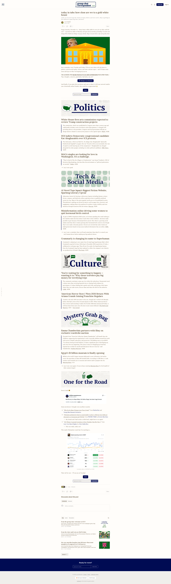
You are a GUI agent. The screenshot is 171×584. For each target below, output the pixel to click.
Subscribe (160, 4)
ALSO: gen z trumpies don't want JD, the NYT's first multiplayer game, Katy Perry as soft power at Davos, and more (78, 524)
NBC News (105, 148)
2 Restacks (73, 486)
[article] (85, 525)
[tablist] (67, 501)
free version (76, 308)
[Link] (59, 121)
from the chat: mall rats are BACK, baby (73, 532)
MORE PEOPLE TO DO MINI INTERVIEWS (85, 75)
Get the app (92, 577)
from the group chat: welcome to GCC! (73, 522)
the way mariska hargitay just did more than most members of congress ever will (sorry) (77, 543)
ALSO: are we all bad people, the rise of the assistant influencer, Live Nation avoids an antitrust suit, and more (78, 534)
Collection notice (94, 574)
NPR (107, 227)
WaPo (103, 132)
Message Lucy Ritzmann (86, 80)
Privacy (85, 574)
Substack (79, 581)
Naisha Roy (96, 410)
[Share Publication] (154, 4)
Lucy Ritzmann (67, 21)
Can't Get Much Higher (70, 424)
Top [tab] (63, 518)
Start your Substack (82, 577)
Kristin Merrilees (103, 417)
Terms (88, 574)
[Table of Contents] (1, 292)
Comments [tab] (64, 501)
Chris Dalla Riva (83, 424)
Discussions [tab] (71, 518)
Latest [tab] (66, 518)
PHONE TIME (92, 417)
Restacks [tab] (70, 501)
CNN (64, 289)
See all (64, 554)
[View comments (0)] (67, 26)
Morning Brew (67, 363)
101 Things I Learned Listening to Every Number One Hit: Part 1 (82, 422)
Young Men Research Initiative (72, 412)
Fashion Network (76, 349)
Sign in (167, 4)
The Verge (81, 250)
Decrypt (91, 206)
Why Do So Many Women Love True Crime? (76, 410)
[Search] (151, 4)
